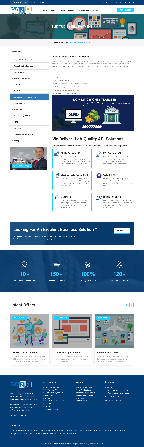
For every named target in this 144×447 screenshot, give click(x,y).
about (53, 10)
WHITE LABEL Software (84, 401)
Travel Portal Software (65, 352)
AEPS (16, 122)
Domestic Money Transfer (80, 42)
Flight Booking (19, 103)
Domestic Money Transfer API (55, 401)
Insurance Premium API (52, 409)
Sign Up (131, 2)
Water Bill (17, 85)
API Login (109, 2)
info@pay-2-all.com (20, 2)
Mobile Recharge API (71, 153)
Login (120, 2)
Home (55, 42)
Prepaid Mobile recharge (21, 430)
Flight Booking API (112, 197)
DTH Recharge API (112, 153)
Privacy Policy (84, 444)
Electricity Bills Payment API (74, 175)
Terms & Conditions (96, 444)
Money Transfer (104, 318)
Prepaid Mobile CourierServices (25, 60)
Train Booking (108, 430)
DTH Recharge (19, 72)
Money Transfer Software (109, 352)
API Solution (84, 10)
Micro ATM (72, 434)
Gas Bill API (66, 197)
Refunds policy (74, 444)
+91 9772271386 (113, 397)
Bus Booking (19, 109)
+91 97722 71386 (39, 2)
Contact (95, 10)
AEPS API (48, 404)
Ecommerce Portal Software (85, 393)
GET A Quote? (125, 10)
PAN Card (17, 128)
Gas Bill (17, 91)
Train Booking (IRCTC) (22, 116)
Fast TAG (62, 434)
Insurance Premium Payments (24, 134)
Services (64, 42)
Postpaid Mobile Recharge (23, 66)
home (45, 10)
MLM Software (81, 398)
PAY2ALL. (49, 444)
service (62, 10)
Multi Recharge (19, 318)
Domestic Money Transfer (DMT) (25, 97)
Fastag (16, 141)
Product (71, 10)
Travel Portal (61, 318)
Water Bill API (109, 175)
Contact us (122, 231)
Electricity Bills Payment (23, 78)
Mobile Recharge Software (25, 352)
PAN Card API (49, 406)
